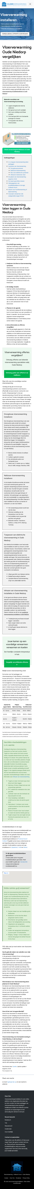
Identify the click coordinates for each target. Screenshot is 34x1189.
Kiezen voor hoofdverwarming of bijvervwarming (17, 190)
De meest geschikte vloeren (16, 181)
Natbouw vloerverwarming (17, 170)
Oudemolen (8, 1129)
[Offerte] (17, 138)
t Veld (19, 847)
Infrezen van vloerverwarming (21, 777)
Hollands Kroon (18, 1174)
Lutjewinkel (14, 847)
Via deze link (23, 862)
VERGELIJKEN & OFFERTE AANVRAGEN (15, 34)
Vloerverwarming (8, 1174)
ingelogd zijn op (11, 1082)
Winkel (25, 847)
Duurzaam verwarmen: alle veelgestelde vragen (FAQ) (15, 195)
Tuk (6, 1123)
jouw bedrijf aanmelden (11, 1151)
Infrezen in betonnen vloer (17, 175)
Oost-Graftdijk (9, 1132)
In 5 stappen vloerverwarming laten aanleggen (18, 163)
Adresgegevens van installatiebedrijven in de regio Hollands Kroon (16, 185)
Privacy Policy (26, 1178)
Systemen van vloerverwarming (17, 166)
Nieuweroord (8, 1126)
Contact (6, 1178)
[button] (17, 151)
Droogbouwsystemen (16, 168)
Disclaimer (18, 1178)
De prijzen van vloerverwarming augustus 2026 (17, 178)
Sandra (15, 1066)
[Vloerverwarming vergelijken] (14, 4)
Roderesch (8, 1120)
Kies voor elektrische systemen (19, 173)
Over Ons (12, 1178)
